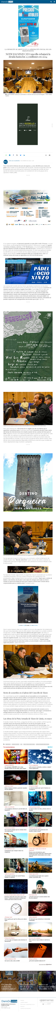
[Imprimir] (46, 155)
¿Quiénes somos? (24, 1002)
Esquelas (22, 1006)
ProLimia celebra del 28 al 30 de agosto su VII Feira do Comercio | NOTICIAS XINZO (28, 989)
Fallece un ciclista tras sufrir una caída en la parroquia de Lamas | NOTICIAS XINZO (46, 989)
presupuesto (8, 744)
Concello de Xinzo (15, 744)
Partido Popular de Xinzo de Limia (42, 744)
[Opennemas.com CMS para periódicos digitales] (46, 1002)
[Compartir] (6, 155)
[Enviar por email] (49, 155)
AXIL (21, 744)
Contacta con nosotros (25, 1008)
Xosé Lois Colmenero (14, 160)
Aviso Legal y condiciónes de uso (27, 1004)
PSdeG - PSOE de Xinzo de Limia (29, 744)
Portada (22, 1000)
